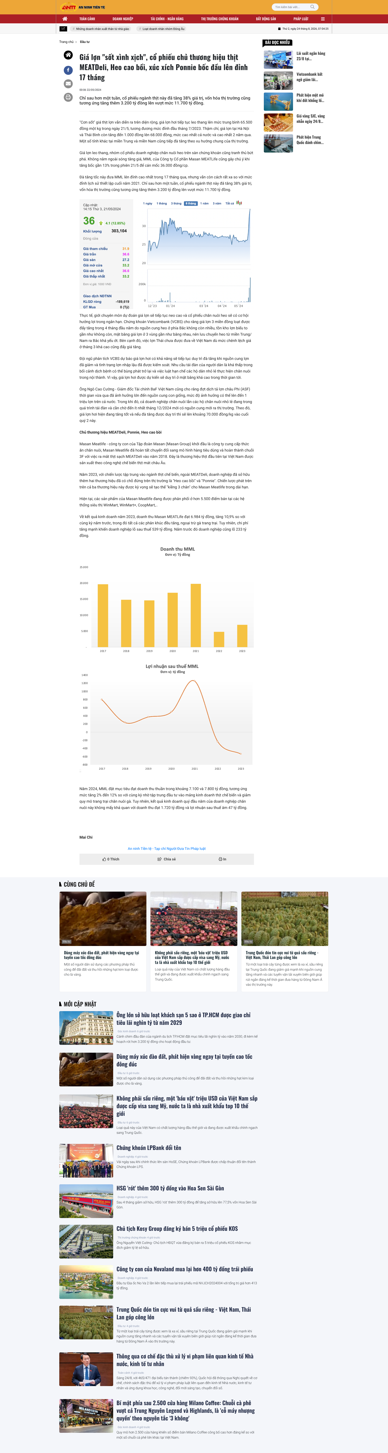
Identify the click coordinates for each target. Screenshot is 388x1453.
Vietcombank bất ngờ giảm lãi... (309, 76)
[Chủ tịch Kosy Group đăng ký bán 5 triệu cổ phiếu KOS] (86, 1241)
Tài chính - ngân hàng (167, 18)
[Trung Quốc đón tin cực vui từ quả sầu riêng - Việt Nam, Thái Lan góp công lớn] (284, 919)
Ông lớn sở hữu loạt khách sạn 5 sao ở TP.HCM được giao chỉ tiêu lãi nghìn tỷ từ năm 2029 (183, 1018)
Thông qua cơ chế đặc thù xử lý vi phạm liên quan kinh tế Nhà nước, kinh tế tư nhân (185, 1360)
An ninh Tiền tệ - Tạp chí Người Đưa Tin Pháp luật (167, 848)
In (224, 859)
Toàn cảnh (87, 18)
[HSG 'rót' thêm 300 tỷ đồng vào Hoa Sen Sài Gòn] (86, 1201)
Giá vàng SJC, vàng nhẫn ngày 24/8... (311, 118)
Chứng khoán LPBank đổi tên (149, 1148)
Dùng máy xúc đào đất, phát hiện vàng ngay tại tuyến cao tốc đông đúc (101, 955)
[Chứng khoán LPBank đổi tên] (86, 1161)
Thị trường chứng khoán (219, 18)
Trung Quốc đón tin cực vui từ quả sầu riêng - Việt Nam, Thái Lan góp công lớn (282, 955)
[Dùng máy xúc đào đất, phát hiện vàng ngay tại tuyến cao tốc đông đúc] (103, 919)
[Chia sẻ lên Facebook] (68, 70)
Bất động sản (266, 18)
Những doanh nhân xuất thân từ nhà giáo (91, 29)
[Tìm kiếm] (312, 7)
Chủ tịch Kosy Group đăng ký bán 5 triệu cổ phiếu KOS (177, 1228)
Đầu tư (66, 941)
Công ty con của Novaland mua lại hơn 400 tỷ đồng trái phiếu (185, 1269)
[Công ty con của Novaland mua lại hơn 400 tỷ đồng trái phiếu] (86, 1282)
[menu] (322, 18)
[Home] (68, 55)
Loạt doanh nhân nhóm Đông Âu (152, 29)
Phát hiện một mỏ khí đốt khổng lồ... (310, 98)
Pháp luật (301, 18)
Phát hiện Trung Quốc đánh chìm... (310, 139)
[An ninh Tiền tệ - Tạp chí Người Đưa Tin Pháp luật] (82, 7)
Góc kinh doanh (127, 1031)
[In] (68, 97)
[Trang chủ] (65, 18)
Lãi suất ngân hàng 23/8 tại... (311, 56)
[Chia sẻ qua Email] (68, 83)
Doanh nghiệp (123, 18)
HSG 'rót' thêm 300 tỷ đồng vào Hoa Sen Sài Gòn (170, 1188)
